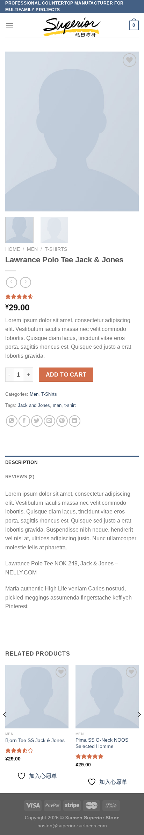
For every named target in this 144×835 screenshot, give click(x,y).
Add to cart (66, 375)
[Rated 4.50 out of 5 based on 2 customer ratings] (72, 296)
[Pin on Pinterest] (62, 421)
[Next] (127, 132)
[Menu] (9, 25)
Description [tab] (21, 462)
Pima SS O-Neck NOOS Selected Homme (101, 743)
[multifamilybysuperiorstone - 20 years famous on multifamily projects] (72, 25)
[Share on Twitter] (37, 421)
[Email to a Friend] (49, 421)
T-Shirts (56, 249)
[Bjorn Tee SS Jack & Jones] (37, 696)
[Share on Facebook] (24, 421)
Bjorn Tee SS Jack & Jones (35, 740)
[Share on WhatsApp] (11, 421)
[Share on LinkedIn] (74, 421)
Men (32, 249)
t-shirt (70, 405)
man (57, 405)
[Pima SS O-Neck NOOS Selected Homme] (107, 696)
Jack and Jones (34, 405)
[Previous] (16, 132)
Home (12, 249)
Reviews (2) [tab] (19, 476)
